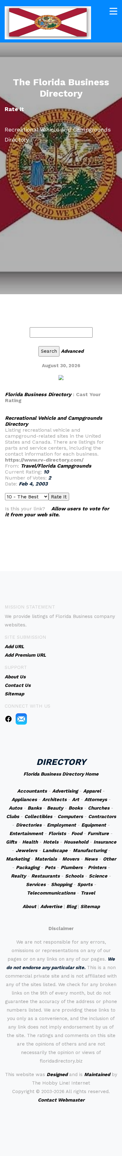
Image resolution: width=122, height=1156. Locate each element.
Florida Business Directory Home (61, 774)
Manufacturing (90, 850)
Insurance (105, 842)
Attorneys (95, 799)
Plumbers (72, 867)
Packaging (27, 867)
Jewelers (26, 850)
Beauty (55, 808)
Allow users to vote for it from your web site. (57, 512)
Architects (54, 799)
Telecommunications (51, 893)
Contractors (102, 816)
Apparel (92, 791)
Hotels (50, 842)
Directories (29, 825)
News (91, 859)
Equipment (93, 825)
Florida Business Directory (38, 394)
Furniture (98, 833)
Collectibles (38, 816)
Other (109, 859)
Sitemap (90, 906)
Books (76, 808)
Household (76, 842)
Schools (74, 876)
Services (36, 884)
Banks (35, 808)
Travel (88, 893)
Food (76, 833)
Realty (18, 876)
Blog (71, 906)
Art (75, 799)
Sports (85, 884)
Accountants (32, 791)
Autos (15, 808)
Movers (70, 859)
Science (98, 876)
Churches (98, 808)
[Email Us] (21, 718)
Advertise (51, 906)
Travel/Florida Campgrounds (56, 466)
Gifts (11, 842)
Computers (70, 816)
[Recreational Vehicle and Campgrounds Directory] (61, 377)
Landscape (55, 850)
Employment (61, 825)
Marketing (17, 859)
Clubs (12, 816)
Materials (46, 859)
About (29, 906)
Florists (57, 833)
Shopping (61, 884)
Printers (97, 867)
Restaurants (45, 876)
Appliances (24, 799)
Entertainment (26, 833)
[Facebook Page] (8, 718)
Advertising (65, 791)
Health (30, 842)
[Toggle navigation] (113, 11)
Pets (50, 867)
